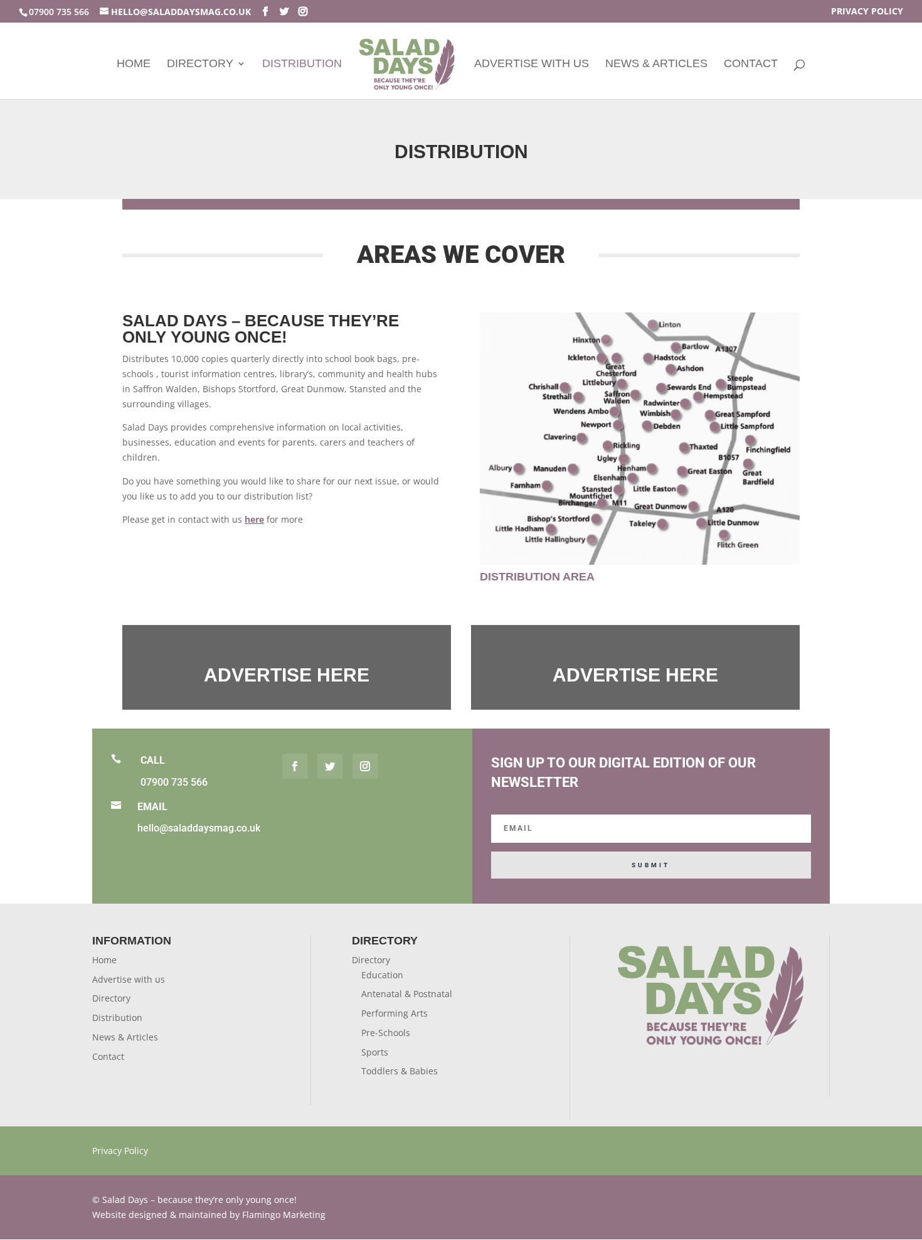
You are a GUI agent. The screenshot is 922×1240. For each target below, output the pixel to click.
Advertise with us (531, 64)
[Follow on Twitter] (329, 766)
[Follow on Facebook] (294, 766)
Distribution (302, 64)
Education (382, 975)
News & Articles (656, 64)
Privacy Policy (867, 12)
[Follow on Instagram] (365, 766)
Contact (751, 64)
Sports (374, 1052)
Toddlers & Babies (399, 1071)
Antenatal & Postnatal (406, 994)
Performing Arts (394, 1013)
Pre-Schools (385, 1033)
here (254, 519)
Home (134, 64)
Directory (200, 64)
